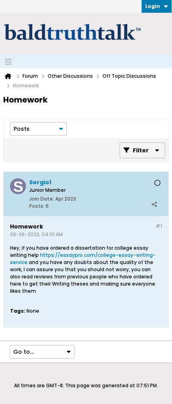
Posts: (36, 206)
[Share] (154, 204)
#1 (159, 226)
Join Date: (41, 198)
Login (152, 6)
